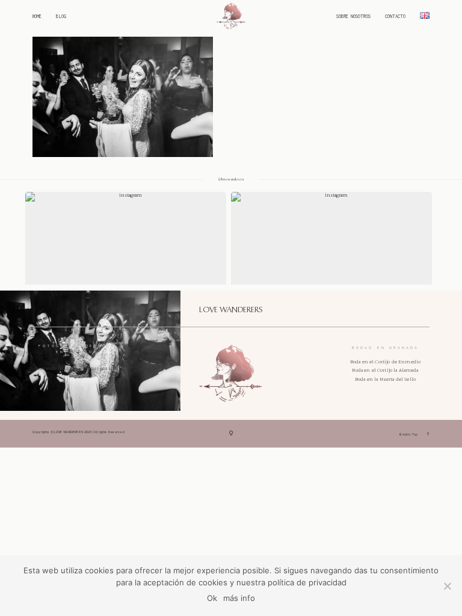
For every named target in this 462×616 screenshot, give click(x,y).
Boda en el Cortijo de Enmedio (385, 362)
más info (239, 598)
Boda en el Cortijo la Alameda (385, 370)
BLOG (61, 16)
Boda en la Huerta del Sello (385, 379)
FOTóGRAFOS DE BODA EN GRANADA (76, 348)
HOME (37, 16)
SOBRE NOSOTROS (353, 16)
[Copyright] (231, 433)
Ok (212, 598)
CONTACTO (395, 16)
